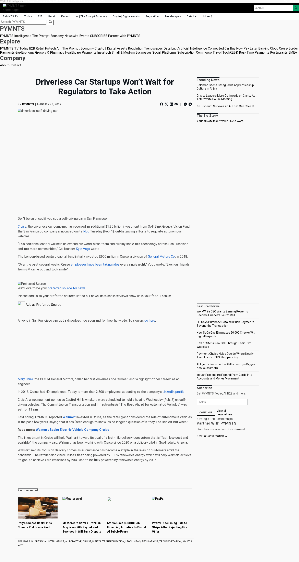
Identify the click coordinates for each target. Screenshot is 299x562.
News (137, 541)
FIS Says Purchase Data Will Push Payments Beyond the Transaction (225, 323)
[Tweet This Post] (166, 104)
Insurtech (104, 52)
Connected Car (218, 48)
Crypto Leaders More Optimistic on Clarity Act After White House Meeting (226, 97)
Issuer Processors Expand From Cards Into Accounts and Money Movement (224, 376)
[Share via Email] (176, 104)
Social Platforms (164, 52)
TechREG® (230, 52)
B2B (40, 16)
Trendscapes (173, 16)
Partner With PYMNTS (93, 1)
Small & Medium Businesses (132, 52)
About (287, 1)
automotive (73, 541)
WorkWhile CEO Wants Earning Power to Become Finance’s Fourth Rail (222, 313)
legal (129, 541)
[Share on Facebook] (162, 104)
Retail (51, 16)
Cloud (274, 48)
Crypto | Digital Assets (126, 16)
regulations (150, 541)
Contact (294, 1)
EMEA (292, 52)
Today (28, 16)
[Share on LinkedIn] (171, 104)
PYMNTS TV (10, 16)
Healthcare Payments (80, 52)
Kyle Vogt (83, 249)
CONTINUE (205, 412)
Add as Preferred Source (43, 305)
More (206, 16)
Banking (263, 48)
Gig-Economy (24, 52)
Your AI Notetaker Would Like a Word (220, 121)
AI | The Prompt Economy (91, 16)
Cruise (22, 226)
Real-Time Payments (254, 52)
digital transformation (108, 541)
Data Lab (192, 16)
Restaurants (279, 52)
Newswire (53, 1)
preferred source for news (66, 288)
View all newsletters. (225, 412)
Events (64, 1)
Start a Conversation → (212, 436)
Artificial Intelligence (192, 48)
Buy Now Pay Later (244, 48)
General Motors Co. (161, 256)
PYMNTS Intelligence (11, 1)
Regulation (152, 16)
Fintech (65, 16)
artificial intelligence (49, 541)
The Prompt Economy (35, 1)
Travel (217, 52)
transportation (170, 541)
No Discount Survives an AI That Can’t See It (225, 106)
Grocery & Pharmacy (49, 52)
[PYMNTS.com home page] (16, 8)
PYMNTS (28, 104)
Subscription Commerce (194, 52)
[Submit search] (50, 22)
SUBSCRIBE (74, 1)
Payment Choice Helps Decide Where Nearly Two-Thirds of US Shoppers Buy (225, 355)
